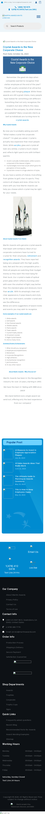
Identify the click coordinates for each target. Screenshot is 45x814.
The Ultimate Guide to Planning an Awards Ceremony (25, 479)
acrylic (10, 291)
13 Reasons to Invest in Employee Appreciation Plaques (25, 452)
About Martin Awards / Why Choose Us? (22, 372)
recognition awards (11, 259)
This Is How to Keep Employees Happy (24, 490)
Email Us (33, 552)
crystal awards (22, 120)
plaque (27, 92)
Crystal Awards (11, 125)
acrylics (17, 145)
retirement (32, 256)
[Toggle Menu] (38, 17)
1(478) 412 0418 (11, 567)
